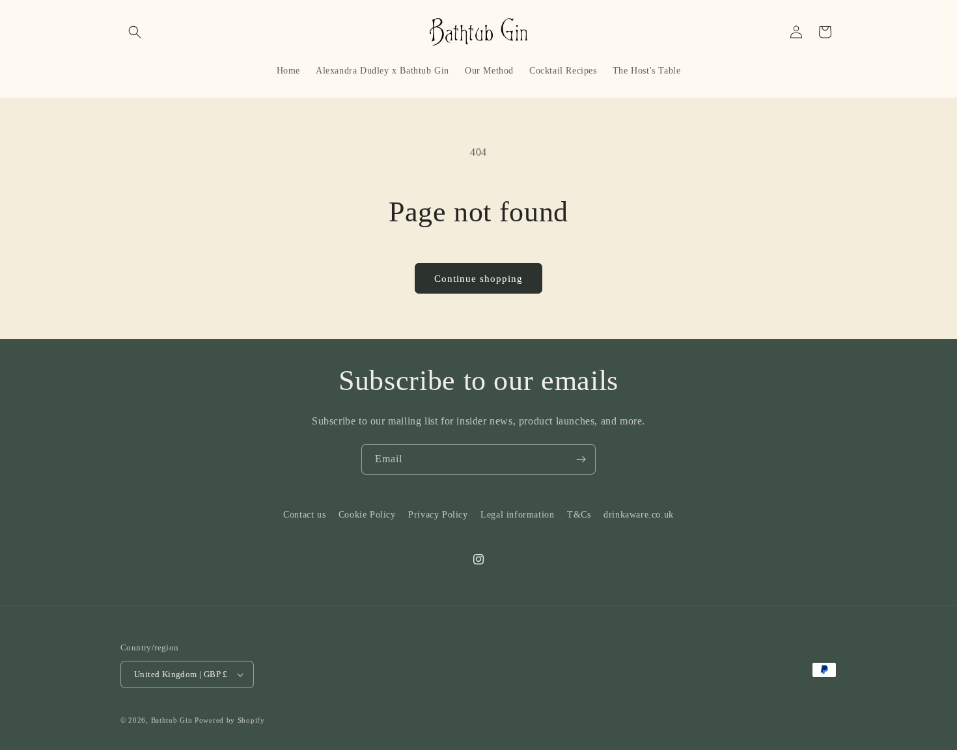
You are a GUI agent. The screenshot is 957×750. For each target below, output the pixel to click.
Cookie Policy (367, 515)
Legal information (517, 515)
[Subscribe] (580, 459)
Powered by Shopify (230, 720)
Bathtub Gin (172, 720)
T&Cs (578, 515)
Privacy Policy (437, 515)
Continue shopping (478, 278)
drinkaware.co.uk (638, 515)
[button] (134, 32)
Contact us (304, 515)
